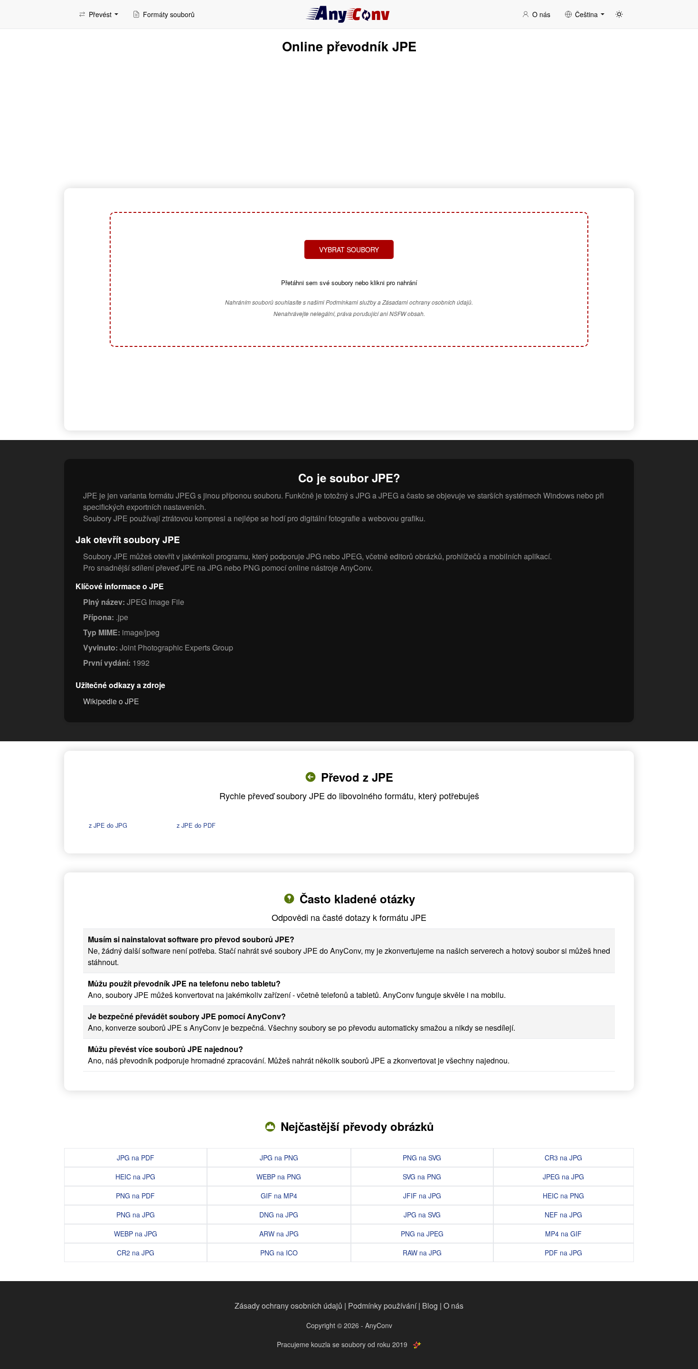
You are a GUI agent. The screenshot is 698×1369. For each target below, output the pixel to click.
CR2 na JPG (135, 1252)
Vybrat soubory (349, 249)
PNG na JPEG (422, 1233)
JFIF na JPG (422, 1195)
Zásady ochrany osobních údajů (288, 1305)
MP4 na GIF (563, 1233)
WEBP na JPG (135, 1233)
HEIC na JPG (135, 1176)
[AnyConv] (349, 14)
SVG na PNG (422, 1176)
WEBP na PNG (278, 1176)
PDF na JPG (563, 1252)
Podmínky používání (382, 1305)
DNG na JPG (278, 1214)
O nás (453, 1305)
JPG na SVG (422, 1214)
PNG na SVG (422, 1157)
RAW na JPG (422, 1252)
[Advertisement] (349, 387)
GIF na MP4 (279, 1195)
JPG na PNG (279, 1157)
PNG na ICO (279, 1252)
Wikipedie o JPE (111, 701)
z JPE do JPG (108, 825)
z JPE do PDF (196, 825)
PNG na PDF (135, 1195)
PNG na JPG (135, 1214)
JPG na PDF (135, 1157)
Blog (430, 1305)
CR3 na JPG (563, 1157)
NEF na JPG (563, 1214)
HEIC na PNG (563, 1195)
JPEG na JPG (563, 1176)
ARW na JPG (279, 1233)
